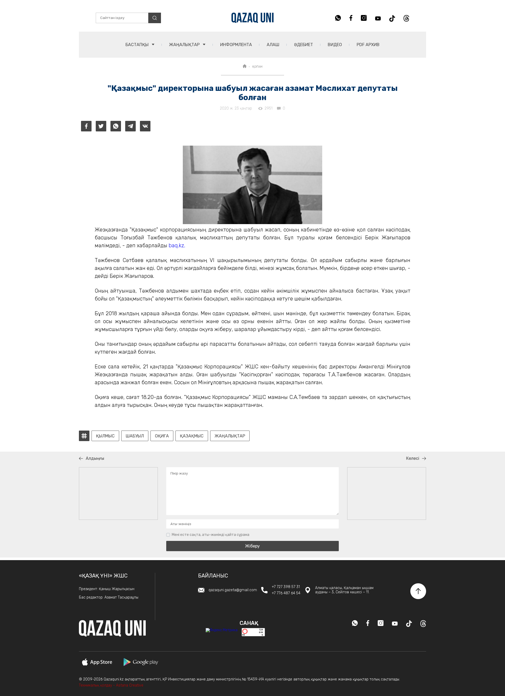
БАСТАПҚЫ (137, 44)
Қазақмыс (192, 436)
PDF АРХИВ (368, 44)
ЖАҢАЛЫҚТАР (185, 44)
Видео (335, 44)
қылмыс (105, 436)
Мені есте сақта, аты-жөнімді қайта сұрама (210, 535)
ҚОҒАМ (257, 66)
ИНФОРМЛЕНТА (236, 44)
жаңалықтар (230, 436)
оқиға (162, 436)
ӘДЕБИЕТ (303, 44)
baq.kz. (177, 245)
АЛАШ (273, 44)
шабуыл (135, 436)
